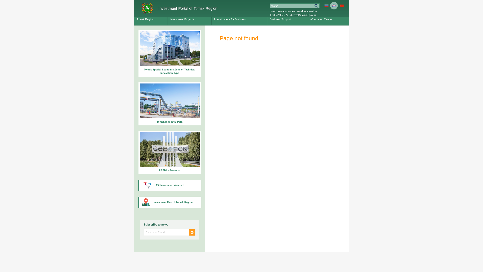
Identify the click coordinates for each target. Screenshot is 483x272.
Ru (326, 5)
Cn (341, 5)
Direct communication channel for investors (293, 11)
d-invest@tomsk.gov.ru (303, 15)
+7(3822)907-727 (279, 15)
